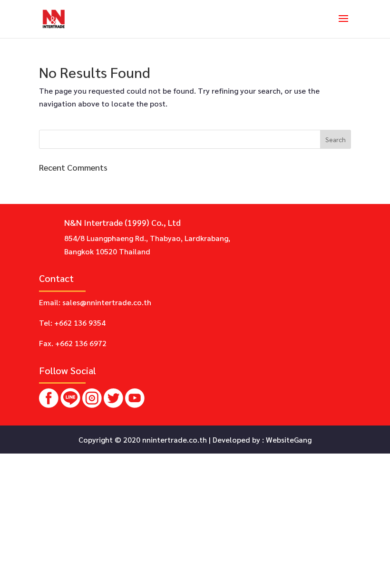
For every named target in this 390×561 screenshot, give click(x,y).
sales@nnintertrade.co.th (106, 302)
